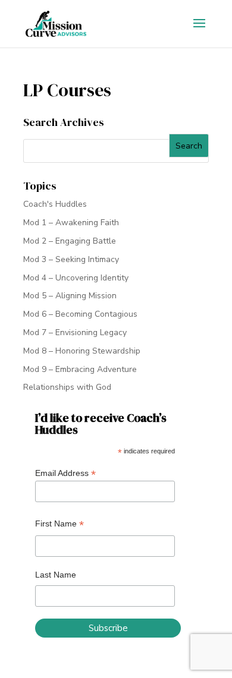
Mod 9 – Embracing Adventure (80, 369)
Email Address (65, 473)
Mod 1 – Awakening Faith (71, 222)
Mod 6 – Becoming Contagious (80, 314)
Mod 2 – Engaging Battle (69, 241)
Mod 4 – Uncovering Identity (75, 277)
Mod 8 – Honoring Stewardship (81, 351)
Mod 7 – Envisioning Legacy (75, 332)
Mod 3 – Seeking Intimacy (71, 259)
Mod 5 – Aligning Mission (70, 295)
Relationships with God (67, 387)
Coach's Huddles (55, 204)
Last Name (55, 574)
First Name (59, 523)
